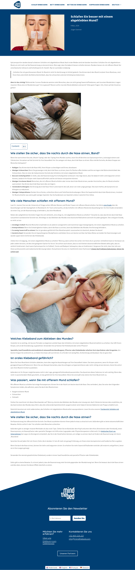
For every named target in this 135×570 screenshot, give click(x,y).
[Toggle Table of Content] (23, 146)
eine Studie (108, 205)
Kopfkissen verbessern (99, 5)
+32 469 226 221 (76, 535)
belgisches (105, 431)
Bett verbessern (57, 5)
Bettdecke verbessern (77, 5)
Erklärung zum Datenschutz (49, 542)
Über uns (47, 538)
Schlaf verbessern (39, 5)
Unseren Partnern (67, 553)
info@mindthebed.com (79, 539)
